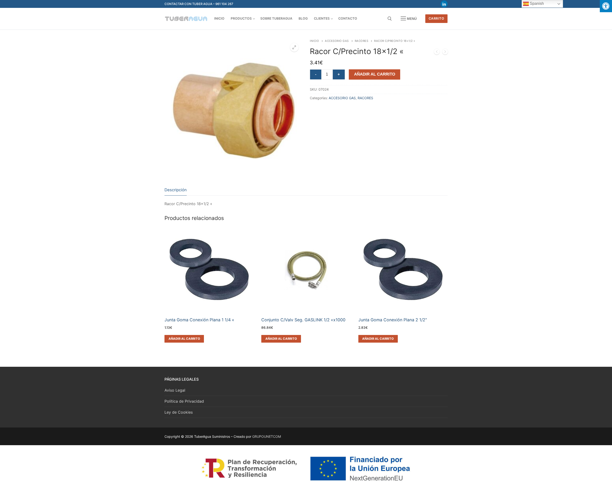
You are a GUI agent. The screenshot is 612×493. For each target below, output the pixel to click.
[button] (294, 47)
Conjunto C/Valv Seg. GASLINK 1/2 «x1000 (303, 319)
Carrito (436, 18)
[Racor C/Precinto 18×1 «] (437, 52)
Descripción (175, 189)
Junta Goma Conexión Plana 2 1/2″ (392, 319)
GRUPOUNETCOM (266, 436)
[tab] (175, 190)
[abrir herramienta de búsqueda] (390, 18)
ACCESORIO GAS (337, 41)
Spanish (536, 3)
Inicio (314, 41)
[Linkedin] (444, 3)
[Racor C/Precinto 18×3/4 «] (445, 52)
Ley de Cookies (178, 412)
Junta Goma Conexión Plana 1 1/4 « (199, 319)
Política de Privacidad (184, 401)
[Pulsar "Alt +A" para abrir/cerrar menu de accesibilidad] (606, 6)
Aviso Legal (174, 390)
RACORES (361, 41)
